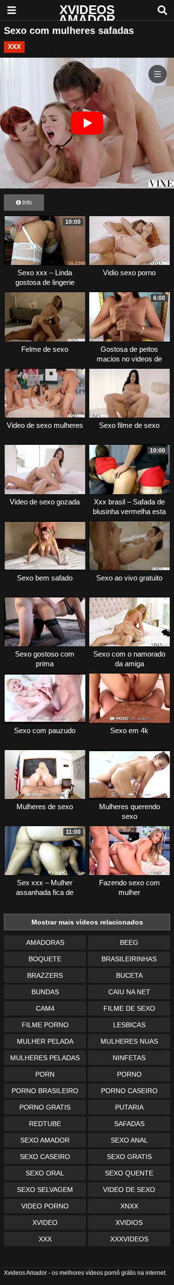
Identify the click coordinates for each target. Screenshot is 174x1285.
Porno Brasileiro (45, 1091)
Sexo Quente (129, 1173)
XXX (14, 46)
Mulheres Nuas (129, 1041)
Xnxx (129, 1206)
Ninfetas (129, 1058)
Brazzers (45, 975)
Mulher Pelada (45, 1041)
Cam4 (45, 1008)
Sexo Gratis (129, 1156)
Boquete (45, 959)
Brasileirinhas (129, 959)
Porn (45, 1074)
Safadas (129, 1124)
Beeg (129, 942)
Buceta (129, 975)
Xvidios (129, 1222)
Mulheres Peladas (45, 1058)
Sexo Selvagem (45, 1189)
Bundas (45, 992)
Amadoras (45, 942)
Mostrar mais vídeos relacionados (87, 922)
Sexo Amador (45, 1140)
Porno (129, 1074)
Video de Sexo (129, 1189)
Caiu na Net (129, 992)
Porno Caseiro (129, 1091)
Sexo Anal (129, 1140)
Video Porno (45, 1206)
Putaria (129, 1107)
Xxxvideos (129, 1239)
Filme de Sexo (129, 1008)
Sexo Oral (45, 1173)
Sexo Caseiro (45, 1156)
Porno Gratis (45, 1107)
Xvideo (45, 1222)
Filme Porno (45, 1025)
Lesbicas (129, 1025)
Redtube (45, 1124)
